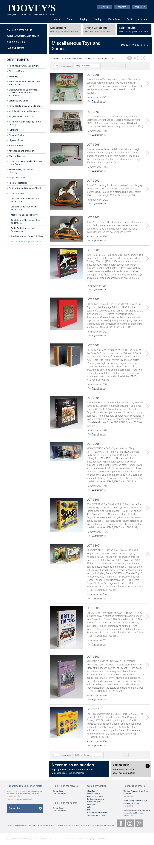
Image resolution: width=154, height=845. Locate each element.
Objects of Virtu (16, 140)
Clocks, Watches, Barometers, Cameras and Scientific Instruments (23, 92)
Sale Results (16, 42)
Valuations (114, 19)
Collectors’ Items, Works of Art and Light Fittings (26, 163)
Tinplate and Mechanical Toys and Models (25, 221)
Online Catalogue (19, 30)
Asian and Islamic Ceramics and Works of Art (24, 83)
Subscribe (14, 808)
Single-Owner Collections (21, 116)
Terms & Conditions (60, 793)
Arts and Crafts (16, 135)
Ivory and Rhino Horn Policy (97, 812)
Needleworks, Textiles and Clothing (21, 171)
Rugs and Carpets (17, 177)
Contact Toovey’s (93, 793)
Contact (142, 19)
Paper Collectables (18, 182)
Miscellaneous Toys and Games (26, 241)
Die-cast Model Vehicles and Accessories (25, 200)
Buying (84, 19)
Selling (98, 19)
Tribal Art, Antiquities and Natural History (25, 123)
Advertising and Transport (22, 150)
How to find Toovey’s (95, 796)
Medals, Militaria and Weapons (24, 111)
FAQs (89, 810)
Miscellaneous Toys (74, 58)
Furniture (13, 129)
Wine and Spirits (17, 156)
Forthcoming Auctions (23, 36)
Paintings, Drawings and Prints (24, 65)
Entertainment (16, 145)
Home (57, 19)
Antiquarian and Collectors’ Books (25, 188)
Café (129, 19)
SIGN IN (104, 7)
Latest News (15, 48)
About (70, 19)
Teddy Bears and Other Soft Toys (27, 236)
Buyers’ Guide (58, 791)
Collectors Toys (16, 193)
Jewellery (13, 76)
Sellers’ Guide (58, 808)
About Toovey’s (93, 791)
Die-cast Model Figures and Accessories (24, 208)
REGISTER (122, 7)
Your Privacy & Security (96, 815)
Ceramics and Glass (18, 100)
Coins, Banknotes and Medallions (25, 105)
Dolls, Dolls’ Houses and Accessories (23, 229)
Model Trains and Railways (24, 214)
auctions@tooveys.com (103, 825)
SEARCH (140, 7)
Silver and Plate (16, 71)
